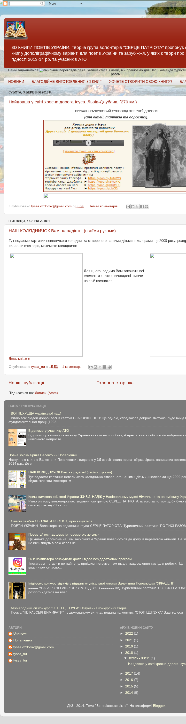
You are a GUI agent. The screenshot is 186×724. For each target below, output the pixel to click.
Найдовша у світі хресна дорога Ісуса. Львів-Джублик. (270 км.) (73, 102)
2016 (129, 680)
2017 (129, 673)
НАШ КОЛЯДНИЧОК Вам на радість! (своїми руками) (62, 230)
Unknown (20, 633)
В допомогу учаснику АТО (48, 430)
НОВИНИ (16, 81)
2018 (129, 653)
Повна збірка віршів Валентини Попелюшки (42, 455)
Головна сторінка (115, 382)
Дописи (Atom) (46, 393)
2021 (129, 640)
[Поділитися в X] (137, 206)
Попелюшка (22, 640)
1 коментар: (72, 367)
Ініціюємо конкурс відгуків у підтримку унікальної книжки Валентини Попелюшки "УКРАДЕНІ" (101, 583)
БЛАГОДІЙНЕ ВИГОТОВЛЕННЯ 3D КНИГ (66, 81)
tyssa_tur (20, 654)
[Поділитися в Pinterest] (146, 206)
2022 (129, 633)
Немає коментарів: (104, 206)
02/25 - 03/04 (140, 658)
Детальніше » (19, 359)
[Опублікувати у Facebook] (142, 206)
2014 (129, 692)
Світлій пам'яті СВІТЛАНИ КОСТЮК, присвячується (51, 521)
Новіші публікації (26, 382)
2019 (129, 646)
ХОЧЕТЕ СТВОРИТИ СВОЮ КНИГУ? (140, 81)
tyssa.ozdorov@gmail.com (33, 647)
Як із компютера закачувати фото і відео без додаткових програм (80, 559)
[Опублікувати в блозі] (132, 206)
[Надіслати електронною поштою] (128, 206)
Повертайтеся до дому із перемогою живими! (64, 534)
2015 (129, 686)
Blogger (159, 706)
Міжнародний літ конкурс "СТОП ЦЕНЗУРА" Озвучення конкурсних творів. (69, 608)
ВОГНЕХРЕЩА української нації (36, 413)
